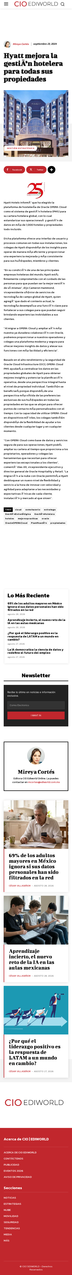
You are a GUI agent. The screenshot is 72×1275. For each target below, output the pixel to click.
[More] (51, 169)
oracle (45, 518)
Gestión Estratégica (21, 148)
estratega (50, 509)
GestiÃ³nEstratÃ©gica (18, 514)
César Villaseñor (20, 885)
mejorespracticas (28, 518)
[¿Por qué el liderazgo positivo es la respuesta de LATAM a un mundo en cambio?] (36, 1010)
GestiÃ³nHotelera (44, 514)
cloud (18, 509)
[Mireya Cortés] (8, 44)
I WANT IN (36, 715)
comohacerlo (32, 509)
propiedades (58, 523)
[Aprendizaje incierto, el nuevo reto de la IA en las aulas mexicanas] (36, 920)
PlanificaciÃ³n (39, 523)
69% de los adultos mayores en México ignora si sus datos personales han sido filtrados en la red (36, 606)
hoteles (9, 518)
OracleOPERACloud (16, 523)
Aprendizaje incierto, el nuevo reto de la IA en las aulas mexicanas (36, 621)
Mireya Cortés (21, 44)
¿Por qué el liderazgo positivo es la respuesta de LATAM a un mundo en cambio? (33, 636)
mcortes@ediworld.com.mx (44, 782)
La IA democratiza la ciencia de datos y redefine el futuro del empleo (36, 651)
